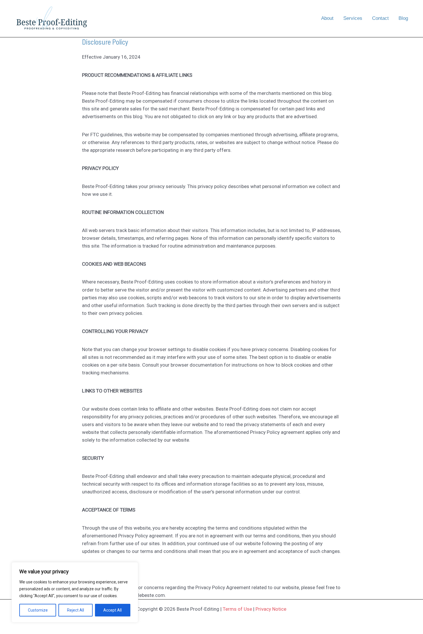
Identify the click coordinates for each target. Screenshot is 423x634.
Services (352, 18)
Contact (380, 18)
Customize (38, 610)
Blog (403, 18)
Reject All (75, 610)
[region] (75, 592)
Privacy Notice (271, 609)
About (327, 18)
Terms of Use (237, 609)
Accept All (112, 610)
